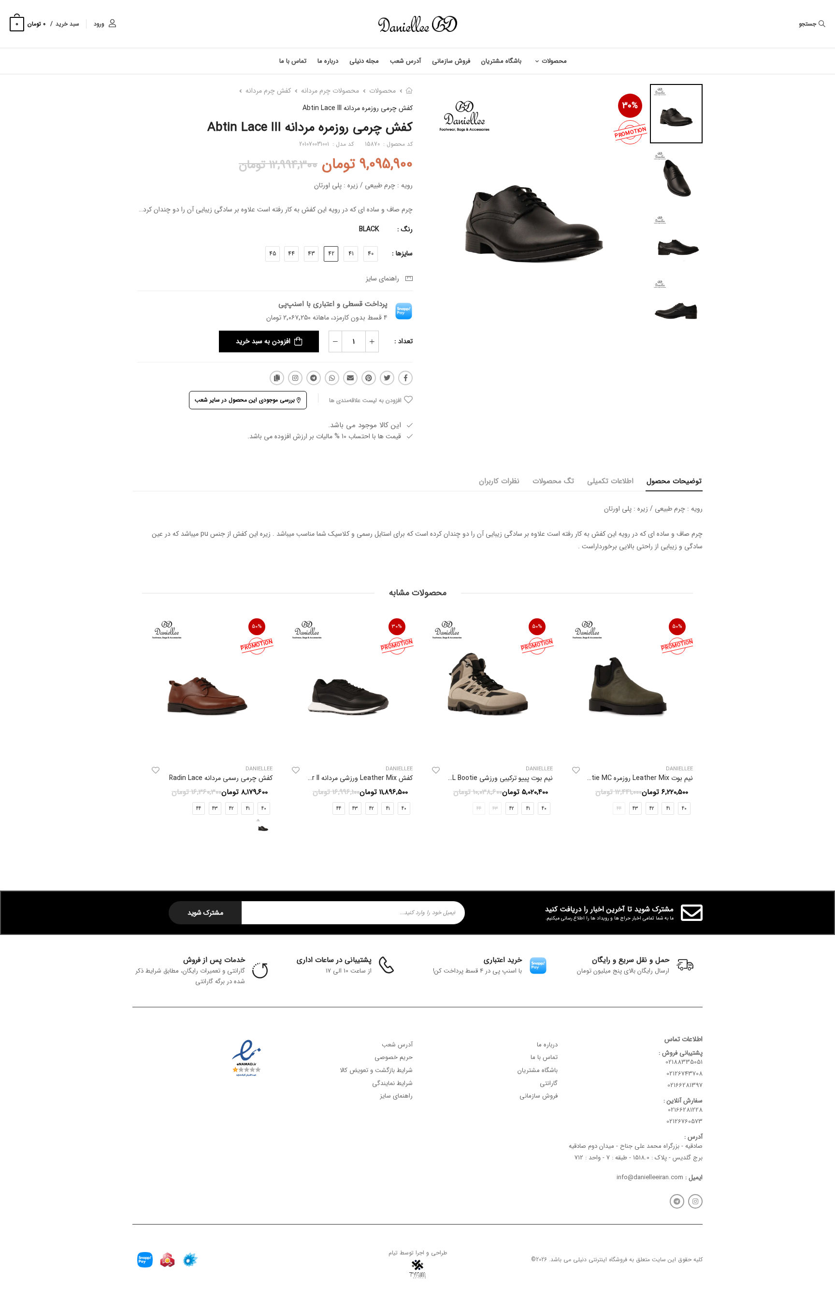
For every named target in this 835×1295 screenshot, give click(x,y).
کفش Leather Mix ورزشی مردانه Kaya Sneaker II (342, 778)
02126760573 (684, 1121)
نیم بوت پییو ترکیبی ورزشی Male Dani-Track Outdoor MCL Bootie (457, 778)
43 (311, 253)
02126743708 (684, 1074)
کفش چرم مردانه (268, 90)
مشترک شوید (205, 912)
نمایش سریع (628, 746)
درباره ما (327, 61)
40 (371, 253)
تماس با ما (292, 61)
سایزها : (402, 253)
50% (677, 627)
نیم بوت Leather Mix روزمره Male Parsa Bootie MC (618, 778)
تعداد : (403, 341)
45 (272, 253)
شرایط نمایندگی (392, 1083)
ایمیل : (693, 1177)
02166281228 (685, 1110)
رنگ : (405, 229)
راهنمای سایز (384, 278)
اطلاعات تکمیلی (610, 481)
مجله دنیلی (364, 61)
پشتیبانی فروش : (681, 1052)
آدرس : (693, 1136)
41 (351, 253)
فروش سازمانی (451, 61)
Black (369, 229)
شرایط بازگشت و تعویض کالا (376, 1070)
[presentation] (685, 729)
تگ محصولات (553, 481)
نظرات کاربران (499, 481)
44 (291, 253)
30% (630, 105)
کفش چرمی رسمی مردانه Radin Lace (221, 778)
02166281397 (685, 1085)
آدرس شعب (405, 61)
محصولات (554, 61)
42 (331, 253)
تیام (393, 1252)
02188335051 (684, 1062)
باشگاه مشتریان (501, 61)
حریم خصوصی (393, 1057)
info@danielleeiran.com (650, 1177)
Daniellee (539, 769)
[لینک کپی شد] (277, 378)
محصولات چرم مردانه (330, 90)
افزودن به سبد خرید (263, 341)
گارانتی (549, 1083)
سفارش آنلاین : (683, 1100)
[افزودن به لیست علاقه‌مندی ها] (576, 770)
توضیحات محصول (674, 481)
